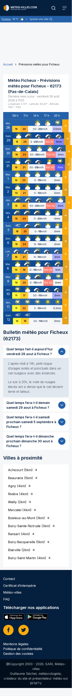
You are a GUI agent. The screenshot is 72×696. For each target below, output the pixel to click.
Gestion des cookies (18, 654)
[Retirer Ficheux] (26, 19)
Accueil (8, 64)
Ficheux (6, 19)
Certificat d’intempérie (19, 586)
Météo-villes (12, 592)
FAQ (6, 599)
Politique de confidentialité (22, 649)
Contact (9, 579)
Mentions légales (16, 644)
